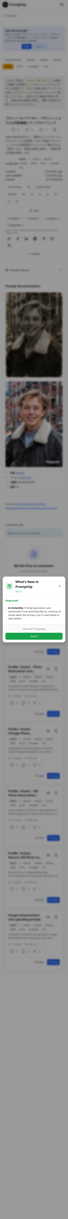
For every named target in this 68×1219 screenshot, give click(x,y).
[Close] (60, 586)
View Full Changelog (34, 628)
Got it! (34, 636)
